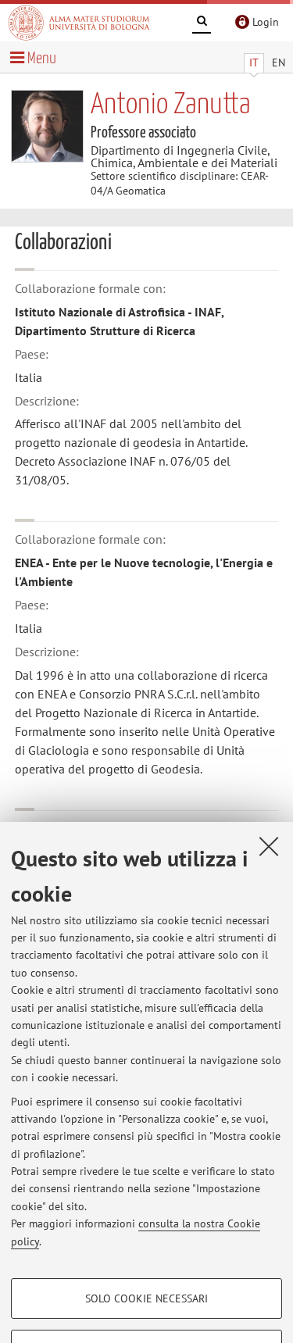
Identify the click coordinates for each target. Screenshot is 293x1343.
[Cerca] (201, 23)
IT (254, 62)
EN (278, 62)
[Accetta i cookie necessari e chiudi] (268, 846)
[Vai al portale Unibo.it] (79, 22)
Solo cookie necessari (146, 1298)
